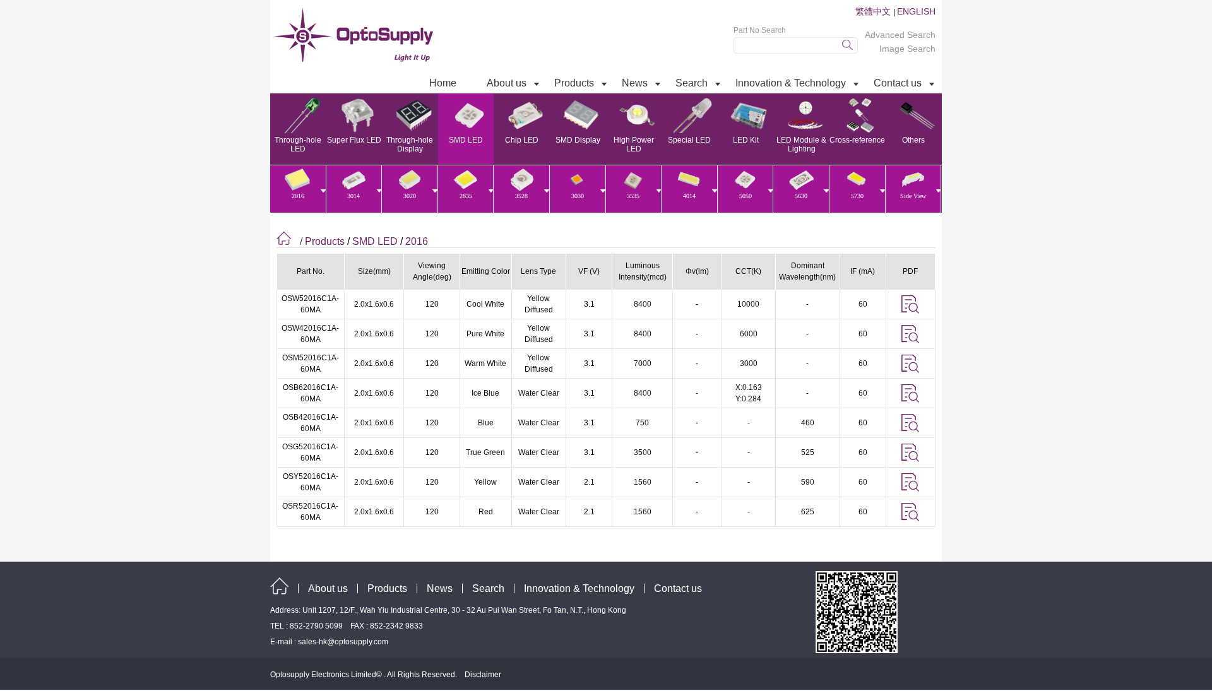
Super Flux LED (354, 140)
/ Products (322, 241)
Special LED (689, 140)
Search (488, 588)
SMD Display (578, 140)
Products (387, 588)
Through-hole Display (409, 144)
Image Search (907, 49)
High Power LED (634, 144)
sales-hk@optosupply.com (343, 641)
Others (913, 140)
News (440, 588)
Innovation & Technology (579, 588)
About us (328, 588)
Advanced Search (900, 35)
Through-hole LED (298, 144)
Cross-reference (857, 140)
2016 (416, 241)
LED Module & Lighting (801, 144)
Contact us (678, 588)
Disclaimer (483, 674)
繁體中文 (874, 11)
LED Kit (746, 140)
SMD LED (466, 140)
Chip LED (521, 140)
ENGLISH (916, 11)
